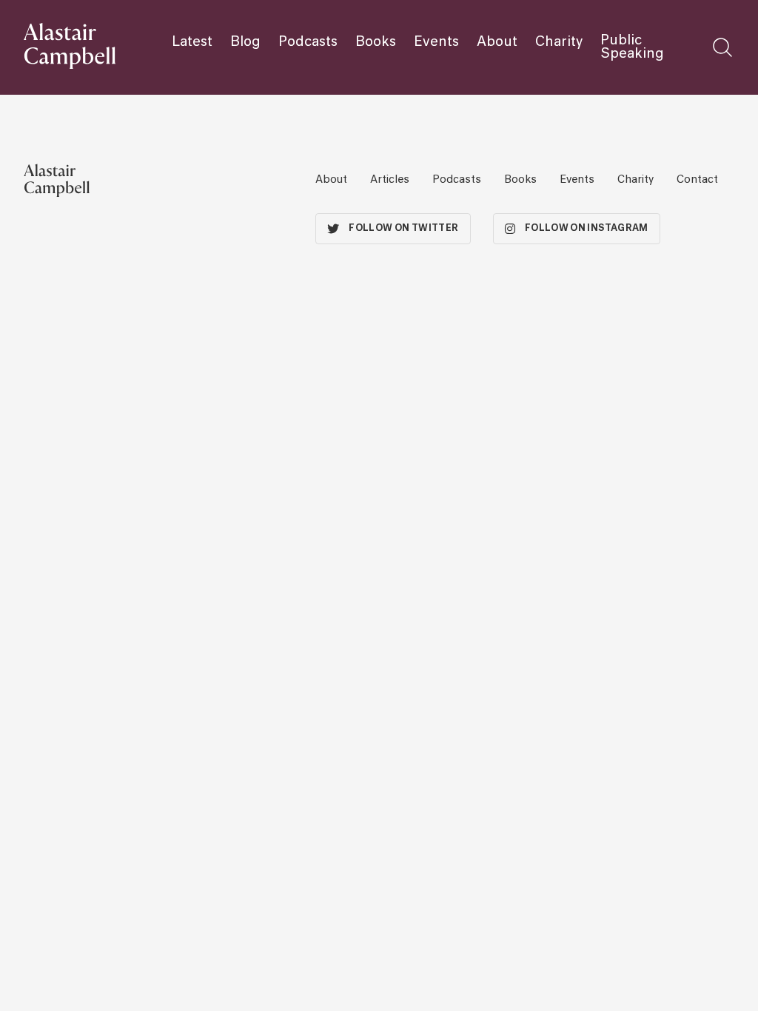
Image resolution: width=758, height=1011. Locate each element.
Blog (245, 42)
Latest (192, 42)
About (497, 42)
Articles (389, 180)
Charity (559, 42)
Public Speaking (632, 47)
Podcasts (308, 42)
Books (375, 42)
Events (436, 42)
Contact (697, 180)
